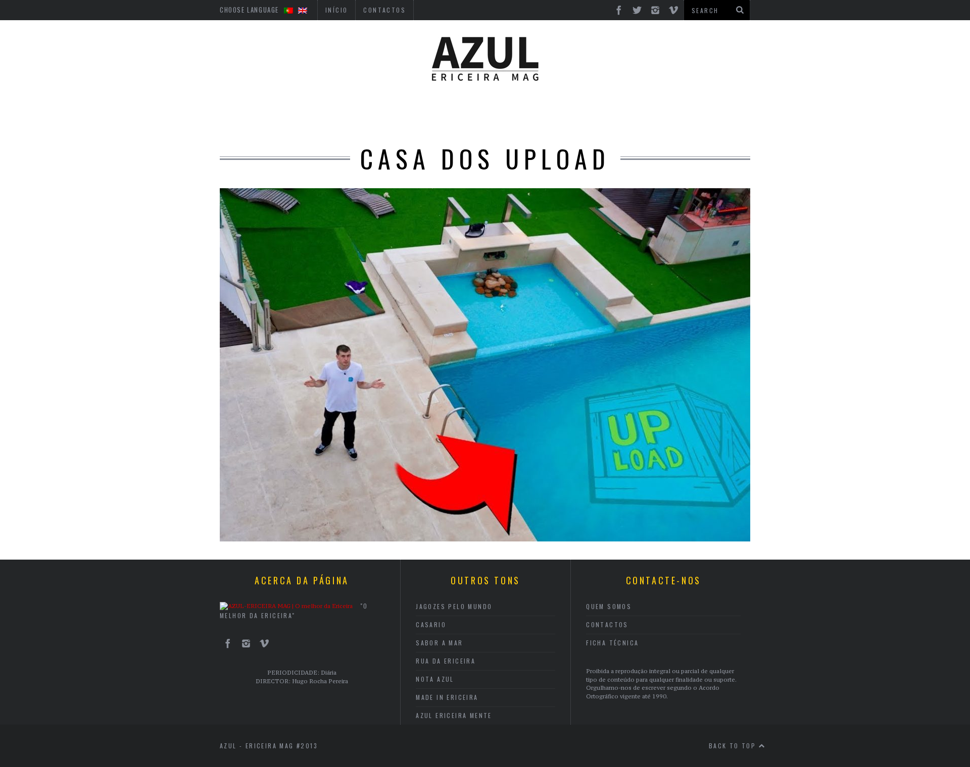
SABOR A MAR (439, 642)
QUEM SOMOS (609, 606)
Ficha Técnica (612, 642)
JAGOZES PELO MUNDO (454, 606)
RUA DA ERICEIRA (445, 660)
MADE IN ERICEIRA (447, 697)
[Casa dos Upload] (485, 538)
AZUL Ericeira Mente (454, 715)
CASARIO (431, 624)
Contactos (607, 624)
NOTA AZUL (435, 679)
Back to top (734, 745)
